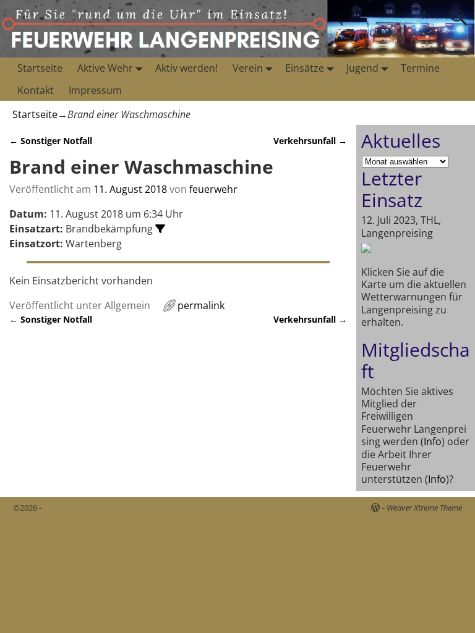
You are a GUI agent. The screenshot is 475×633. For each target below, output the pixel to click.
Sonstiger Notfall (50, 141)
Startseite (39, 68)
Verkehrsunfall (310, 141)
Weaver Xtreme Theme (424, 507)
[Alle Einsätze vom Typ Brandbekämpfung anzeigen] (160, 229)
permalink (201, 305)
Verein (248, 68)
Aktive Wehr (105, 68)
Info (433, 441)
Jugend (362, 68)
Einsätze (304, 68)
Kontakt (35, 90)
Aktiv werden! (186, 68)
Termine (420, 68)
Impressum (95, 90)
